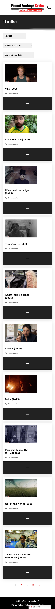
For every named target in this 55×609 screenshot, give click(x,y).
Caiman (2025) (13, 348)
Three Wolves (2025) (16, 244)
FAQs (27, 605)
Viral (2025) (11, 88)
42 (33, 585)
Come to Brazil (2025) (17, 139)
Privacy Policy (17, 605)
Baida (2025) (12, 399)
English (36, 607)
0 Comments (13, 93)
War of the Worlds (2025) (19, 503)
